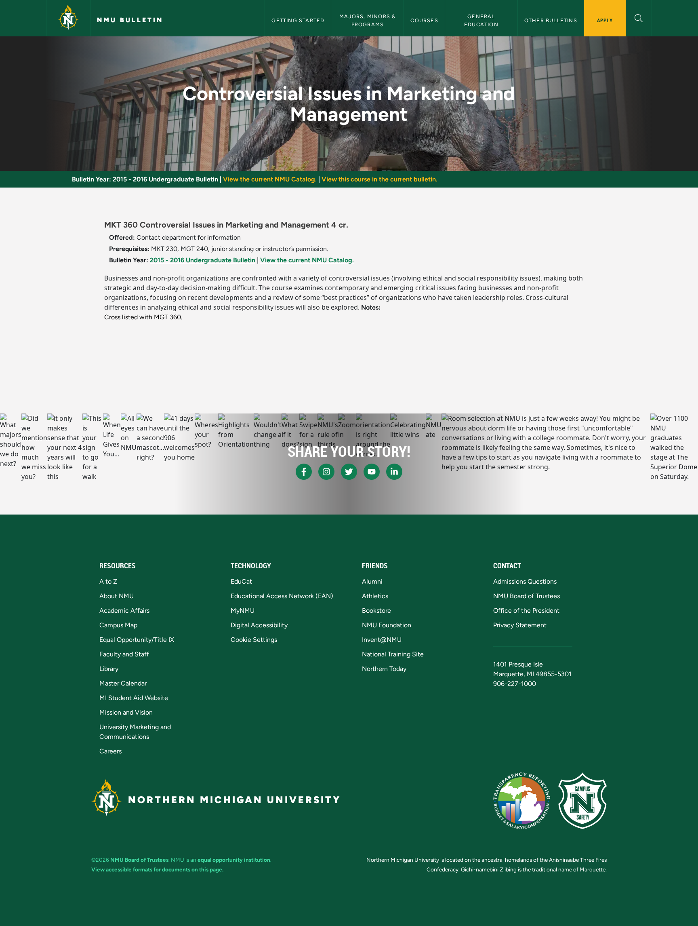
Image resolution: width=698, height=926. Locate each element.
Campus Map (118, 625)
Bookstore (376, 610)
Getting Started (297, 20)
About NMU (116, 596)
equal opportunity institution (234, 859)
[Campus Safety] (582, 800)
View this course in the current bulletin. (379, 179)
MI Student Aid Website (133, 698)
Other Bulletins (550, 20)
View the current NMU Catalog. (270, 179)
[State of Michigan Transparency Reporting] (521, 800)
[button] (639, 17)
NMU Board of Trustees (526, 596)
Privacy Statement (520, 625)
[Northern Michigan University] (68, 18)
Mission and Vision (126, 712)
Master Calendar (123, 683)
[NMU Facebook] (304, 472)
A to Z (108, 581)
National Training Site (393, 654)
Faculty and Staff (124, 654)
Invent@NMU (382, 639)
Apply (605, 20)
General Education (481, 20)
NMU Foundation (386, 625)
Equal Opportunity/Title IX (136, 639)
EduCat (241, 581)
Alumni (372, 581)
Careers (110, 751)
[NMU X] (349, 472)
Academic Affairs (124, 610)
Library (108, 669)
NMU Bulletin (130, 20)
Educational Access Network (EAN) (282, 596)
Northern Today (384, 669)
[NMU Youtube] (372, 472)
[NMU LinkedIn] (394, 472)
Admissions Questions (525, 581)
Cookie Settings (254, 639)
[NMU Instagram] (326, 472)
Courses (424, 20)
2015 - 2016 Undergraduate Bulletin (165, 179)
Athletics (375, 596)
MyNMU (242, 610)
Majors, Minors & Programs (368, 20)
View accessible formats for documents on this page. (157, 869)
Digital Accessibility (259, 625)
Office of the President (526, 610)
